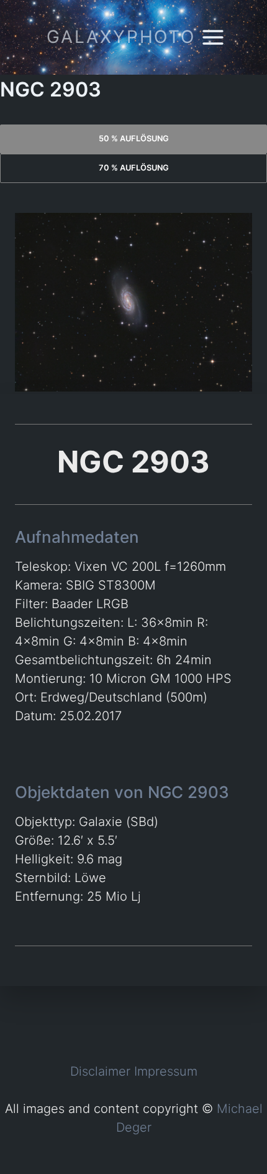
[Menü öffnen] (213, 37)
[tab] (133, 139)
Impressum (165, 1071)
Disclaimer (100, 1071)
